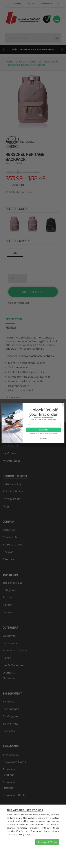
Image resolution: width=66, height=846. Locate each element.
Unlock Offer (43, 430)
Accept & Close (47, 842)
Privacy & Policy (15, 834)
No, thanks (43, 438)
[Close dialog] (62, 404)
